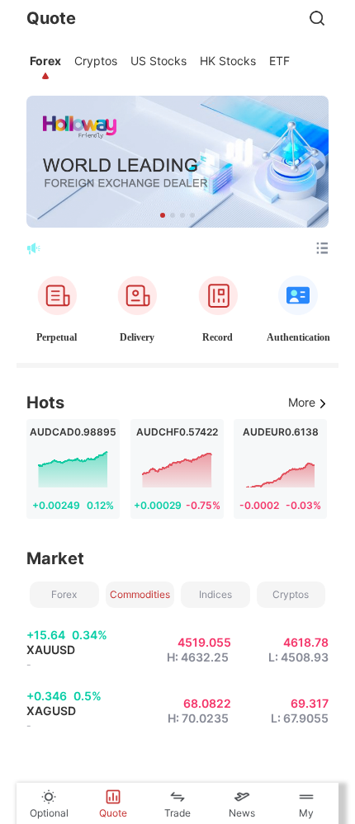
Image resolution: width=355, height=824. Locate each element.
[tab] (45, 61)
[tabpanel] (177, 435)
